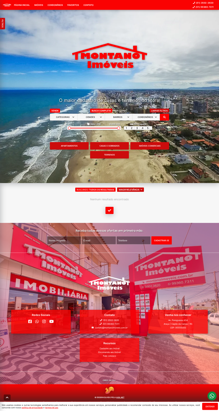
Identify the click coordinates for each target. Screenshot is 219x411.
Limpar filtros (159, 110)
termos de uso (51, 407)
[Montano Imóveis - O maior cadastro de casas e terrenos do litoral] (109, 56)
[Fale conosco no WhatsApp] (37, 321)
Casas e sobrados (109, 145)
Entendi (210, 406)
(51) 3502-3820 (204, 2)
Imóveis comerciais (150, 145)
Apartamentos (69, 145)
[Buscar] (164, 117)
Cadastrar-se (161, 240)
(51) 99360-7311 (205, 7)
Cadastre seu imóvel (109, 348)
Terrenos (109, 154)
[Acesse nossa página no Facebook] (30, 321)
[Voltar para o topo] (7, 397)
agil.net (120, 397)
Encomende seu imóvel (109, 352)
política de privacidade (32, 407)
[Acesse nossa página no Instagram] (44, 321)
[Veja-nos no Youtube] (51, 321)
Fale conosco (109, 355)
